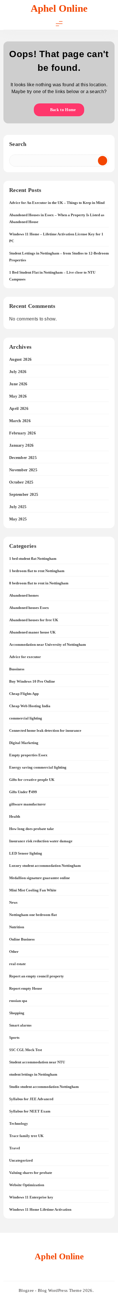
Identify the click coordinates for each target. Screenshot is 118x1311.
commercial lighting (25, 718)
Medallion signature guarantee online (39, 878)
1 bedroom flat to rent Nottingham (36, 571)
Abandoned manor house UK (32, 632)
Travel (14, 1148)
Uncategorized (21, 1160)
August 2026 (20, 359)
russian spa (18, 1001)
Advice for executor (25, 657)
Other (14, 951)
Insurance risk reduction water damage (40, 841)
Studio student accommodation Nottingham (44, 1087)
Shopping (16, 1013)
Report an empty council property (36, 976)
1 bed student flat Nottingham (32, 558)
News (13, 902)
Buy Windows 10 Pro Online (32, 681)
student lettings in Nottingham (33, 1074)
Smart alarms (20, 1025)
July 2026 (18, 372)
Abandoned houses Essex (29, 608)
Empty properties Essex (28, 755)
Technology (18, 1123)
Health (14, 816)
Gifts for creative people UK (31, 779)
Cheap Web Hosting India (29, 706)
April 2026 (18, 408)
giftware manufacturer (27, 804)
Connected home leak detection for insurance (45, 730)
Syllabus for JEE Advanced (31, 1099)
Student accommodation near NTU (37, 1062)
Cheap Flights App (24, 693)
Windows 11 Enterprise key (31, 1197)
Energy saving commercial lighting (37, 767)
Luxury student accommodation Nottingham (45, 865)
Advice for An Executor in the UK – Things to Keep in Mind (57, 203)
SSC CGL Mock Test (25, 1050)
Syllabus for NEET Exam (29, 1111)
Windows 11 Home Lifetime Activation (40, 1209)
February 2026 (22, 433)
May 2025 (18, 519)
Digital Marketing (23, 743)
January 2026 (21, 445)
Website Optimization (26, 1185)
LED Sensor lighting (25, 853)
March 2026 (20, 421)
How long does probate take (31, 829)
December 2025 (23, 458)
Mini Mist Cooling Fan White (32, 890)
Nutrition (16, 927)
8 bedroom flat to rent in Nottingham (38, 583)
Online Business (22, 939)
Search (18, 144)
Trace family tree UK (26, 1136)
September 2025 (23, 494)
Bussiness (16, 669)
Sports (14, 1037)
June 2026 (18, 384)
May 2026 (18, 396)
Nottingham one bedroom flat (33, 915)
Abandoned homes (24, 595)
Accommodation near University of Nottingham (47, 644)
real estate (17, 964)
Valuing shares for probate (30, 1172)
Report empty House (25, 988)
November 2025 (23, 470)
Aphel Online (59, 8)
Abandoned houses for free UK (33, 620)
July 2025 (18, 507)
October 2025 (21, 482)
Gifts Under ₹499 (23, 792)
